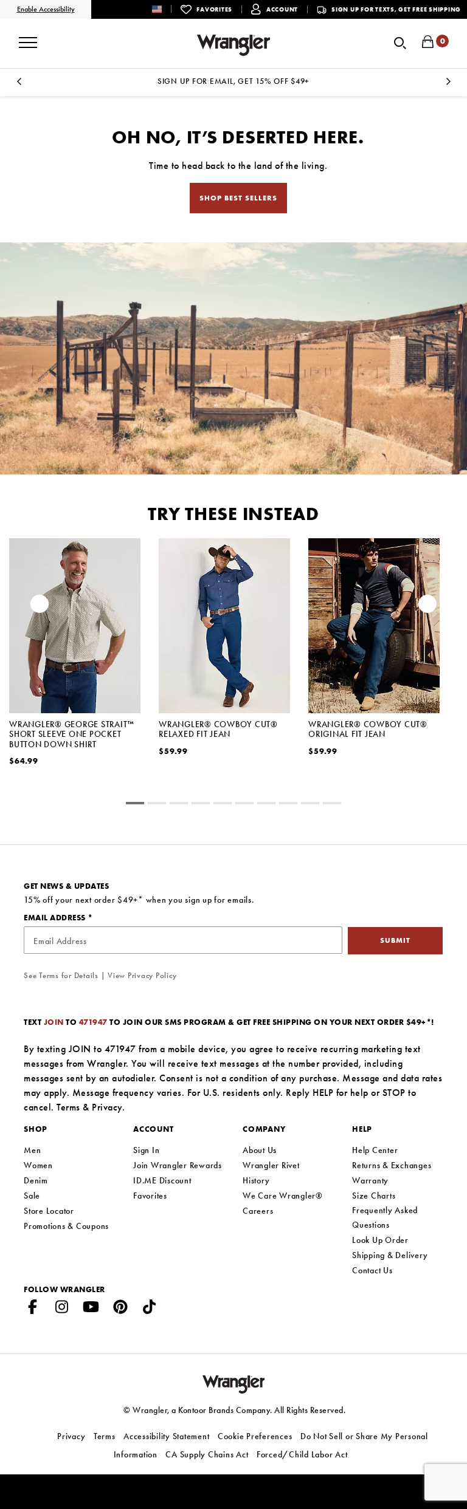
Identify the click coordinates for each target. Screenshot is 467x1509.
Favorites (150, 1195)
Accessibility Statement (166, 1436)
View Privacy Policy (142, 975)
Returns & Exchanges (391, 1165)
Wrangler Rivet (271, 1165)
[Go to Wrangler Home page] (233, 1383)
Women (38, 1165)
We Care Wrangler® (283, 1195)
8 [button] (310, 805)
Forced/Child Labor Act (302, 1454)
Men (32, 1150)
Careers (258, 1210)
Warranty (370, 1180)
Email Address (56, 918)
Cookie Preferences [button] (255, 1436)
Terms (68, 1107)
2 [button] (179, 805)
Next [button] (448, 84)
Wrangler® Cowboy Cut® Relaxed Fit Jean (218, 729)
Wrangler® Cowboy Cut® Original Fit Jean (367, 729)
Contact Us (372, 1270)
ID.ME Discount (162, 1180)
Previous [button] (19, 84)
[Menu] (28, 38)
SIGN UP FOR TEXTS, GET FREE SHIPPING (396, 9)
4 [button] (222, 805)
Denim (36, 1180)
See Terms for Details (61, 975)
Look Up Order (380, 1239)
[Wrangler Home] (233, 45)
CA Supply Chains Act (206, 1454)
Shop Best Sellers (238, 198)
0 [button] (135, 805)
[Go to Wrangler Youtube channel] (91, 1309)
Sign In (146, 1150)
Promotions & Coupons (66, 1225)
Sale (32, 1195)
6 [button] (266, 805)
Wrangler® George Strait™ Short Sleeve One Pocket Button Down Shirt (71, 734)
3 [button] (201, 805)
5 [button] (244, 805)
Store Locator (49, 1210)
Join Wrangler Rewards (177, 1165)
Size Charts (373, 1195)
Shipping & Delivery (389, 1255)
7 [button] (288, 805)
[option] (233, 81)
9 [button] (332, 805)
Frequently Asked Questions (385, 1217)
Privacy (107, 1107)
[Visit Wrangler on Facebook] (33, 1309)
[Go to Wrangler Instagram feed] (62, 1309)
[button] (166, 9)
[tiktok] (149, 1309)
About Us (260, 1150)
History (256, 1180)
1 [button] (157, 805)
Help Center (375, 1150)
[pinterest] (120, 1309)
